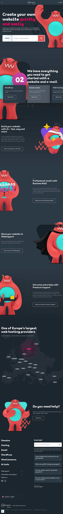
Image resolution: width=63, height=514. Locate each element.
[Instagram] (5, 481)
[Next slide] (33, 105)
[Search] (41, 38)
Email (4, 450)
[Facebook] (2, 481)
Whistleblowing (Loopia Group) (40, 509)
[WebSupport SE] (31, 2)
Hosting (5, 445)
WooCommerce (8, 460)
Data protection (14, 509)
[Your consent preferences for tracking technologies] (2, 511)
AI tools (5, 465)
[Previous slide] (28, 105)
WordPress (6, 455)
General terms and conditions (25, 509)
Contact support (38, 486)
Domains (5, 441)
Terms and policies (5, 509)
